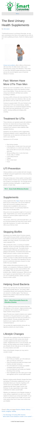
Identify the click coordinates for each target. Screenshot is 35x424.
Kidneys (28, 409)
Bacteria (18, 409)
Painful (3, 411)
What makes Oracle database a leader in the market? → (18, 416)
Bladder (23, 409)
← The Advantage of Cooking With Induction (13, 414)
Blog (8, 409)
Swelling (14, 411)
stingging (8, 411)
